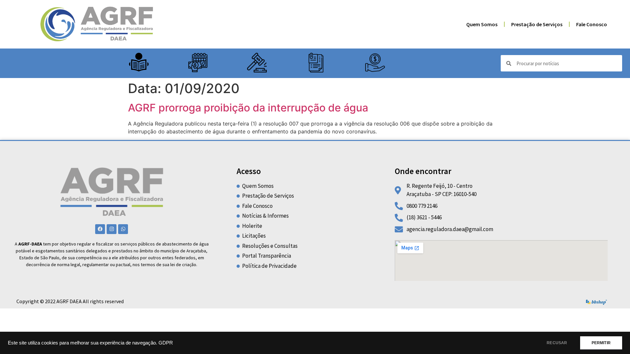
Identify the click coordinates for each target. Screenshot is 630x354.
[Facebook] (100, 229)
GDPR (165, 342)
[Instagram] (111, 229)
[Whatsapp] (123, 229)
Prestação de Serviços (536, 24)
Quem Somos (481, 24)
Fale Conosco (591, 24)
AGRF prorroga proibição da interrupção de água (248, 107)
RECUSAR (557, 343)
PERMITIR (601, 343)
